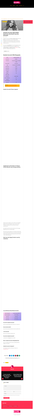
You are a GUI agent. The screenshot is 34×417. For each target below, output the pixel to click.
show (8, 51)
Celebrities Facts (5, 18)
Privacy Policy (14, 414)
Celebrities (7, 362)
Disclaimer (19, 414)
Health (17, 5)
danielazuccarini (5, 349)
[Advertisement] (17, 12)
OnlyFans (16, 47)
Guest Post (20, 5)
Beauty (14, 5)
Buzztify (12, 369)
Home (11, 5)
